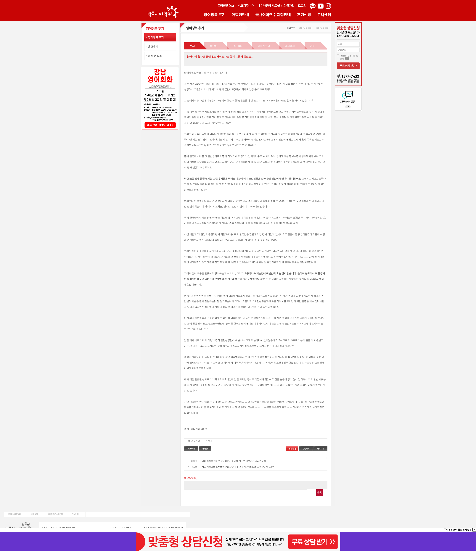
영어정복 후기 (214, 14)
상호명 (46, 527)
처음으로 (291, 28)
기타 (312, 45)
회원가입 (289, 5)
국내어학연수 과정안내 (273, 14)
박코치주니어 (246, 5)
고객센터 (324, 14)
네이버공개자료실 (269, 5)
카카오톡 (313, 6)
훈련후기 (153, 46)
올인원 (213, 45)
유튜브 (321, 6)
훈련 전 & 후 (155, 55)
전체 (192, 45)
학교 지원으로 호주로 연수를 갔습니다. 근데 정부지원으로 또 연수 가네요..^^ (238, 466)
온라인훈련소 (225, 5)
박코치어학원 (163, 12)
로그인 (302, 5)
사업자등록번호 (154, 527)
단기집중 (237, 45)
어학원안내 (240, 14)
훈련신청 (304, 14)
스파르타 (290, 45)
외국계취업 (264, 45)
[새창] (14, 513)
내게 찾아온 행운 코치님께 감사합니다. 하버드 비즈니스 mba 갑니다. (234, 461)
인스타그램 (328, 6)
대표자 (117, 527)
